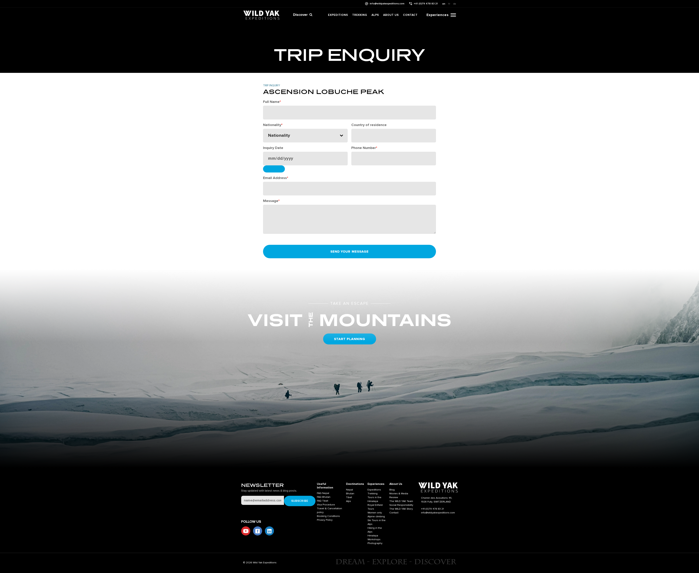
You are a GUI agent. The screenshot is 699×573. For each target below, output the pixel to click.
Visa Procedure (326, 504)
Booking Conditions (328, 516)
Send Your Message (349, 251)
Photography (375, 543)
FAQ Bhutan (323, 497)
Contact (410, 15)
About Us (391, 15)
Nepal (349, 489)
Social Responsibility (401, 505)
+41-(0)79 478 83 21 (432, 509)
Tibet (349, 497)
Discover (300, 15)
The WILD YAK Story (401, 509)
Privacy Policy (325, 520)
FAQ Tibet (322, 501)
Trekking (359, 15)
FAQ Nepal (323, 493)
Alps (375, 15)
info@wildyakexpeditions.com (387, 3)
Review (393, 497)
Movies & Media (398, 493)
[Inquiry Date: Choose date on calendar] (274, 168)
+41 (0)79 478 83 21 (426, 3)
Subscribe (299, 501)
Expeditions (338, 15)
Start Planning (349, 339)
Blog (392, 489)
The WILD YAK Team (401, 501)
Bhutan (350, 493)
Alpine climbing (376, 516)
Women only (375, 512)
